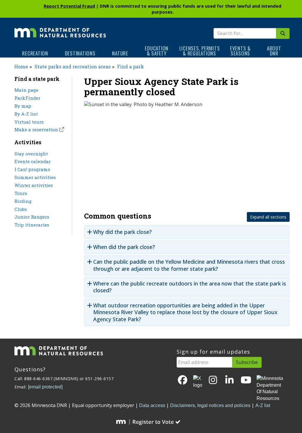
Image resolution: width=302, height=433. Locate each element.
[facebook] (182, 380)
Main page (26, 90)
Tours (20, 193)
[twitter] (197, 382)
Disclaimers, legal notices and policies (210, 405)
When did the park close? (124, 247)
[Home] (60, 28)
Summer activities (35, 177)
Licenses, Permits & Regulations (199, 51)
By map (22, 106)
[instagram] (213, 380)
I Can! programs (32, 169)
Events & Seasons (240, 51)
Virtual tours (29, 122)
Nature (120, 53)
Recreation (35, 53)
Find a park (130, 66)
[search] (283, 33)
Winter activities (33, 185)
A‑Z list (262, 405)
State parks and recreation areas (73, 66)
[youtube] (246, 380)
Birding (23, 201)
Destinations (80, 53)
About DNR (274, 51)
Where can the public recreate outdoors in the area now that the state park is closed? (189, 287)
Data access (152, 405)
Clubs (20, 209)
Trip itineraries (31, 225)
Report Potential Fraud (69, 6)
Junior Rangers (31, 217)
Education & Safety (156, 51)
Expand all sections (268, 217)
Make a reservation (36, 129)
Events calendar (32, 161)
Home (21, 66)
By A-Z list (26, 114)
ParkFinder (27, 98)
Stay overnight (31, 154)
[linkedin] (229, 380)
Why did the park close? (122, 232)
